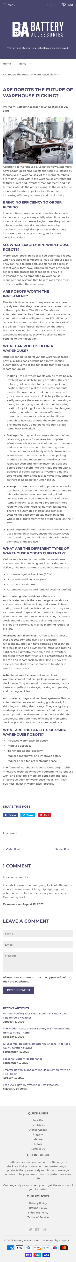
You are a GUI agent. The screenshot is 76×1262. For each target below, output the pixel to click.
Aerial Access (38, 1129)
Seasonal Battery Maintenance (22, 1058)
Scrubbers (38, 1125)
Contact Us (38, 1148)
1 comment (10, 833)
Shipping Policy (38, 1212)
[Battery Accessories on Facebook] (37, 1230)
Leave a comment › (15, 877)
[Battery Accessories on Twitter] (30, 1230)
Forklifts (38, 1120)
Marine (38, 1139)
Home (7, 63)
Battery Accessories (26, 1240)
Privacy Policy (38, 1203)
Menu (11, 4)
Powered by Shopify (56, 1240)
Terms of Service (38, 1217)
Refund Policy (38, 1207)
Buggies (38, 1134)
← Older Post (11, 849)
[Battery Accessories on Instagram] (44, 1230)
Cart (70, 4)
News (22, 63)
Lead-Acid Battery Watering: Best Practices (31, 1084)
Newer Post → (64, 849)
